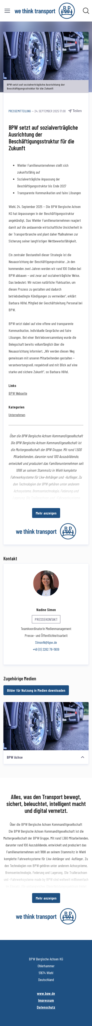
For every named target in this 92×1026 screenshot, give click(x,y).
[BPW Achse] (46, 726)
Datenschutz (46, 1007)
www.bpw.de (46, 993)
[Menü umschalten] (7, 10)
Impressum (46, 1000)
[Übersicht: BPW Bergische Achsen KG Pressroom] (45, 11)
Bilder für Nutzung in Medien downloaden (36, 690)
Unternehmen (17, 414)
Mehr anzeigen (46, 513)
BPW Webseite (18, 393)
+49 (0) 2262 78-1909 (46, 649)
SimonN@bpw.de (46, 642)
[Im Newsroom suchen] (86, 10)
